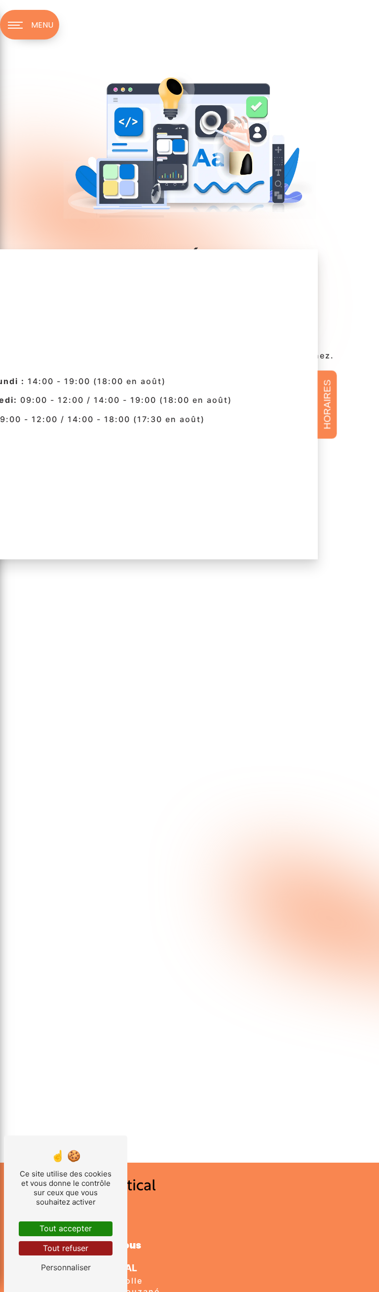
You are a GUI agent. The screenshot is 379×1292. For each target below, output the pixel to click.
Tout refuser (65, 1248)
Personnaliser (66, 1267)
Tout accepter (65, 1228)
